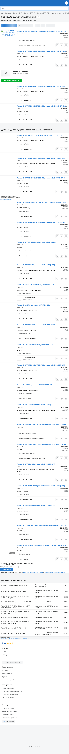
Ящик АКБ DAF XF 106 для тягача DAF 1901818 (16, 602)
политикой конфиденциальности (33, 572)
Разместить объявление (11, 80)
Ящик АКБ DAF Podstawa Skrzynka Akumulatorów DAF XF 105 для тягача (42, 31)
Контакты (5, 658)
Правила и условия (8, 688)
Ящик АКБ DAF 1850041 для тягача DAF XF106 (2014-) (36, 505)
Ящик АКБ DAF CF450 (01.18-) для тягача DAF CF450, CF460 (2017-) (15, 596)
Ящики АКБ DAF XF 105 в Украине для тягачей (14, 638)
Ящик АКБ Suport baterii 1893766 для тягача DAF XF (35, 345)
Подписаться (7, 569)
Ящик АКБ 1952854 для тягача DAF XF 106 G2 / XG (34, 385)
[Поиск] (66, 8)
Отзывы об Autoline (8, 697)
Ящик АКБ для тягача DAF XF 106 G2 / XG (14, 628)
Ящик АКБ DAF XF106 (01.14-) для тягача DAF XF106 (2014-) (15, 612)
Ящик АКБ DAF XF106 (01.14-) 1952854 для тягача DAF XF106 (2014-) (41, 158)
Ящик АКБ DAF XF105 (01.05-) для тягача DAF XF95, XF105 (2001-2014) (15, 606)
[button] (66, 3)
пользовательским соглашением (54, 572)
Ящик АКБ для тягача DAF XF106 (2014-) (13, 591)
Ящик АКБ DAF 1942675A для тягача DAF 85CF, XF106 (36, 325)
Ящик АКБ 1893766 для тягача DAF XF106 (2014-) (34, 305)
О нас (4, 651)
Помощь (4, 655)
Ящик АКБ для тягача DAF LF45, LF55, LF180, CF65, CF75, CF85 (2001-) (15, 622)
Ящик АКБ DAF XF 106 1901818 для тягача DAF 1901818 (36, 242)
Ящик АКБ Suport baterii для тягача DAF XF (14, 617)
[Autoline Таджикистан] (11, 3)
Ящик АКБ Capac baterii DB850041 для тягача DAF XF (36, 285)
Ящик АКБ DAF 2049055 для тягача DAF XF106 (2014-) (36, 265)
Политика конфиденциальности (12, 691)
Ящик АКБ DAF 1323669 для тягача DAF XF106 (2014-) (36, 464)
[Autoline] (2, 13)
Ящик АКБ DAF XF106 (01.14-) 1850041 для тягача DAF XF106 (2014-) (41, 222)
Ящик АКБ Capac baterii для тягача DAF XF (14, 585)
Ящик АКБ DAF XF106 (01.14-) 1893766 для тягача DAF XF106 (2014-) (41, 365)
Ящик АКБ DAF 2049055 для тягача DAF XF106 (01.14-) (36, 405)
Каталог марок (6, 701)
